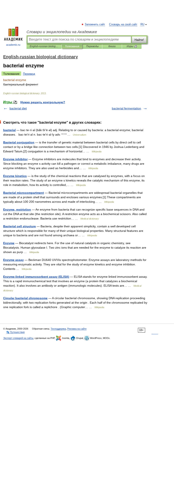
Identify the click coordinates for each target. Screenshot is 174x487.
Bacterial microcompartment (23, 192)
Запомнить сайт (95, 24)
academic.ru (13, 44)
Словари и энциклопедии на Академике (62, 32)
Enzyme (8, 243)
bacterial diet (18, 108)
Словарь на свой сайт (123, 24)
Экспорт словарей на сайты (18, 338)
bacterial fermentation (126, 108)
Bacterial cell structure (19, 226)
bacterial (9, 130)
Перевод (29, 73)
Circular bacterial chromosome (25, 298)
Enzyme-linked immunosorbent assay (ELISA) (36, 276)
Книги (112, 46)
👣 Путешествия (15, 332)
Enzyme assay (13, 260)
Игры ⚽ (132, 46)
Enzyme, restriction (17, 209)
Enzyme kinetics (15, 176)
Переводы (92, 46)
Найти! (139, 39)
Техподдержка (58, 328)
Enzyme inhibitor (15, 159)
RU (142, 24)
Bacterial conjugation (18, 142)
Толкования (72, 46)
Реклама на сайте (77, 328)
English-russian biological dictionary (44, 46)
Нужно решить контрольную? (42, 102)
